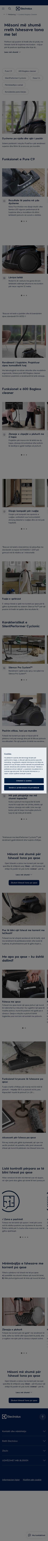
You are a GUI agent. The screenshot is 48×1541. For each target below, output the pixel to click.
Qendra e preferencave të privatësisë (24, 788)
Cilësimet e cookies (24, 781)
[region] (24, 770)
